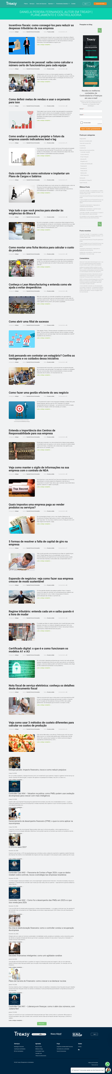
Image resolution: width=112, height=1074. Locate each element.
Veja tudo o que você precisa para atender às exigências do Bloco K (36, 212)
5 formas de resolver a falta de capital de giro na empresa (38, 543)
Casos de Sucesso (41, 3)
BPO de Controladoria (18, 1051)
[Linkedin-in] (79, 1049)
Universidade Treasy (39, 1051)
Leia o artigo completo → (44, 44)
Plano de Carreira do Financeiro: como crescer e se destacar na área (37, 981)
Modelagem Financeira (19, 1046)
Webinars (82, 173)
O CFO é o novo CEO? (18, 847)
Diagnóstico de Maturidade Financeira (65, 1046)
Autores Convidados (85, 141)
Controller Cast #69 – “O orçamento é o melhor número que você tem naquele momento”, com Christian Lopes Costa (92, 192)
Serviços (32, 3)
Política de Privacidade (93, 1062)
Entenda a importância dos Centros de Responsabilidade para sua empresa (32, 432)
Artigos (17, 31)
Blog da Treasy (38, 1046)
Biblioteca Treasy (39, 1048)
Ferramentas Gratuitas (62, 3)
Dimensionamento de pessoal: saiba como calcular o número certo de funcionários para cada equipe (41, 64)
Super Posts (83, 182)
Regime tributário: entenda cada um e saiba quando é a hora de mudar (41, 613)
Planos (26, 3)
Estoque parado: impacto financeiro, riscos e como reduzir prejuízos (37, 770)
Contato (73, 3)
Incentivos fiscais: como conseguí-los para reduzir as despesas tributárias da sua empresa (41, 27)
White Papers (83, 175)
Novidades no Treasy (85, 180)
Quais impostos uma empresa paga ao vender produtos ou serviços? (36, 506)
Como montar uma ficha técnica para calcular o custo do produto (41, 249)
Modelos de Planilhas (85, 163)
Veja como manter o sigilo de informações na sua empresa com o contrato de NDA (39, 469)
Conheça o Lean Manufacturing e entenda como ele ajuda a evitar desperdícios (40, 286)
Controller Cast (84, 152)
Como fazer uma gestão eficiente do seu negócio (38, 392)
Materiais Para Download (86, 150)
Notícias (82, 178)
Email (81, 114)
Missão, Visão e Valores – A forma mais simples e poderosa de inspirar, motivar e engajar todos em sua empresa (91, 290)
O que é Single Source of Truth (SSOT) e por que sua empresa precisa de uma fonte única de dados (92, 201)
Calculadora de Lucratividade (63, 1048)
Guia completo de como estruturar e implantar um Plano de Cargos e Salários (39, 175)
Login (85, 3)
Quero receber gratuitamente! (91, 129)
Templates (83, 168)
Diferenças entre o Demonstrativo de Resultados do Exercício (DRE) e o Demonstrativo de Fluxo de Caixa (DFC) (92, 270)
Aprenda (50, 3)
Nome (81, 108)
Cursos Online (83, 154)
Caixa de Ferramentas (61, 1051)
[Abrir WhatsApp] (107, 1064)
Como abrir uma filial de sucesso (29, 321)
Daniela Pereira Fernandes (33, 31)
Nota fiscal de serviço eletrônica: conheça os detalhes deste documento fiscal (41, 687)
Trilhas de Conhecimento (40, 1055)
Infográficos (83, 161)
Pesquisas (82, 166)
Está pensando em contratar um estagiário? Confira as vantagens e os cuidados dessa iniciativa (42, 357)
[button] (100, 3)
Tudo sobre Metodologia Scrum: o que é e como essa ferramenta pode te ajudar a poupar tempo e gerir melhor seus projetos (92, 263)
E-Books (82, 159)
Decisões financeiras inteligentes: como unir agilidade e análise (35, 956)
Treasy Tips (83, 170)
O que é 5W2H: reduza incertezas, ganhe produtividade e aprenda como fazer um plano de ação (91, 282)
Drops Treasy (83, 156)
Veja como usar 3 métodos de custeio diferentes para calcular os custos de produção (41, 724)
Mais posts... (42, 1023)
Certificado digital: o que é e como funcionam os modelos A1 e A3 (38, 650)
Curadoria (82, 147)
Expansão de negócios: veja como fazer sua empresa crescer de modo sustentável (41, 580)
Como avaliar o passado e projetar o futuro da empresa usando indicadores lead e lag (36, 138)
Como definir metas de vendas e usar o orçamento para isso (39, 101)
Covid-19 (82, 145)
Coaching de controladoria (19, 1048)
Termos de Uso (95, 1064)
